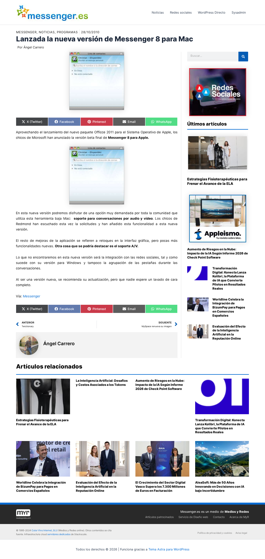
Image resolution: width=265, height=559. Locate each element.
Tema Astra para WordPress (168, 549)
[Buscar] (243, 56)
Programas (67, 32)
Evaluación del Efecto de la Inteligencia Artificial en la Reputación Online (229, 332)
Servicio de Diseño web (193, 517)
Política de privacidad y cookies (214, 532)
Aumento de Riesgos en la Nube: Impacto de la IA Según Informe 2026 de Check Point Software (217, 253)
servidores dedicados (58, 534)
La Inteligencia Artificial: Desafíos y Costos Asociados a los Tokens (102, 383)
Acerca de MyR (239, 517)
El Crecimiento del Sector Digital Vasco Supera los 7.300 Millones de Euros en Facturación (160, 486)
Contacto (219, 517)
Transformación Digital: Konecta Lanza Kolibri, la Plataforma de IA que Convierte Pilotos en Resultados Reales (229, 278)
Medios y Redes (237, 512)
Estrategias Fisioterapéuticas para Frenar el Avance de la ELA (42, 422)
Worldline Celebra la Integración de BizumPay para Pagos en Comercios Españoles (228, 307)
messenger (26, 32)
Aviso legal (241, 532)
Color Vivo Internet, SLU (45, 530)
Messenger (31, 296)
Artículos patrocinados (159, 517)
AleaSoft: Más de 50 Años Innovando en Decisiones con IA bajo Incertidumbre (219, 486)
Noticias (47, 32)
